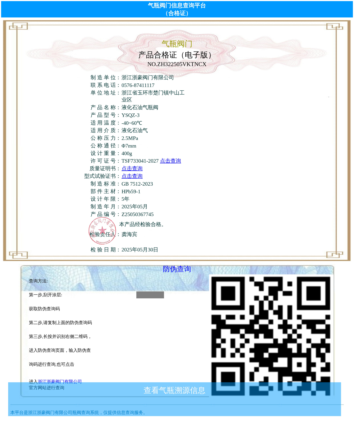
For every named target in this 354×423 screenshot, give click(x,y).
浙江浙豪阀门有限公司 (60, 381)
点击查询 (170, 161)
